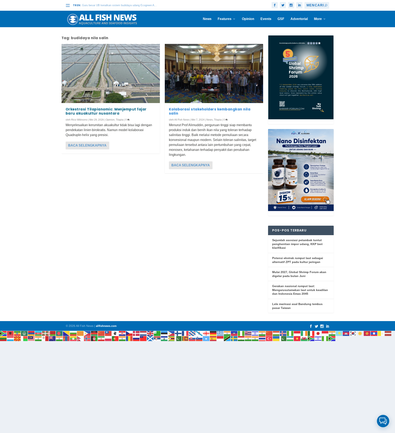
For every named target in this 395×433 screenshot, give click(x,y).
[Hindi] (262, 333)
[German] (213, 333)
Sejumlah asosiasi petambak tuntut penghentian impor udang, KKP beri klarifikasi (297, 243)
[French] (185, 333)
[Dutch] (143, 333)
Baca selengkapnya (87, 145)
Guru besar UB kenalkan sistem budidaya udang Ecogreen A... (119, 5)
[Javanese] (325, 333)
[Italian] (311, 333)
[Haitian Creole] (234, 333)
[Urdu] (283, 338)
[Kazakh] (339, 333)
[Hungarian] (276, 333)
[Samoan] (143, 338)
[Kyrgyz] (367, 333)
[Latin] (381, 333)
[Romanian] (129, 338)
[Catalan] (80, 333)
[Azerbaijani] (38, 333)
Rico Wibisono (79, 119)
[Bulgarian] (73, 333)
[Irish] (304, 333)
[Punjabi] (122, 338)
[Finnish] (178, 333)
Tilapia (119, 119)
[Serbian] (157, 338)
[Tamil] (248, 338)
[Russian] (136, 338)
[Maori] (52, 338)
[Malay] (31, 338)
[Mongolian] (66, 338)
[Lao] (374, 333)
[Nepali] (80, 338)
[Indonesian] (297, 333)
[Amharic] (17, 333)
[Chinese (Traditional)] (108, 333)
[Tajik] (241, 338)
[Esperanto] (157, 333)
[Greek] (220, 333)
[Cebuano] (87, 333)
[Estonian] (164, 333)
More (318, 19)
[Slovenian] (199, 338)
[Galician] (199, 333)
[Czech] (129, 333)
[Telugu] (255, 338)
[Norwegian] (87, 338)
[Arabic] (24, 333)
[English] (150, 333)
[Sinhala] (185, 338)
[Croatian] (122, 333)
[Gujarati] (227, 333)
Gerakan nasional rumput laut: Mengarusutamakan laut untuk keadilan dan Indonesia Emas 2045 (300, 289)
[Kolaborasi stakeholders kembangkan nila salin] (214, 73)
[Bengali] (59, 333)
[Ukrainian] (276, 338)
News (207, 19)
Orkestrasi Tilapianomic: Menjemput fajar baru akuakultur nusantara (106, 111)
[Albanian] (10, 333)
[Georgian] (206, 333)
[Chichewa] (94, 333)
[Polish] (108, 338)
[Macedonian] (17, 338)
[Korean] (353, 333)
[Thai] (262, 338)
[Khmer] (346, 333)
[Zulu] (332, 338)
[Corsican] (115, 333)
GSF (281, 19)
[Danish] (136, 333)
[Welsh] (304, 338)
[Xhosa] (311, 338)
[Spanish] (213, 338)
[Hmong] (269, 333)
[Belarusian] (52, 333)
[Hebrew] (255, 333)
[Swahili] (227, 338)
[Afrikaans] (3, 333)
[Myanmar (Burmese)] (73, 338)
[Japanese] (318, 333)
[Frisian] (192, 333)
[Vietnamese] (297, 338)
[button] (383, 421)
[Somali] (206, 338)
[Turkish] (269, 338)
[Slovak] (192, 338)
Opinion (248, 19)
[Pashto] (94, 338)
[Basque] (45, 333)
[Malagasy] (24, 338)
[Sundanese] (220, 338)
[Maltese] (45, 338)
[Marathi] (59, 338)
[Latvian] (388, 333)
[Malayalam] (38, 338)
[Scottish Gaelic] (150, 338)
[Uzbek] (290, 338)
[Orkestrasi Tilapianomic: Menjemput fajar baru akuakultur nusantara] (111, 73)
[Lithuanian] (3, 338)
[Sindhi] (178, 338)
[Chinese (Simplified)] (101, 333)
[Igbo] (290, 333)
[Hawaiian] (248, 333)
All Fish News (181, 119)
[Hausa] (241, 333)
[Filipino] (171, 333)
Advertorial (299, 19)
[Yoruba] (325, 338)
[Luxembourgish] (10, 338)
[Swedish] (234, 338)
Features (224, 19)
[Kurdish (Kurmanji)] (360, 333)
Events (265, 19)
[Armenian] (31, 333)
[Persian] (101, 338)
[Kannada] (332, 333)
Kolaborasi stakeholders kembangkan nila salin (210, 111)
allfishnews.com (106, 325)
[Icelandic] (283, 333)
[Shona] (171, 338)
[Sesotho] (164, 338)
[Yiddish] (318, 338)
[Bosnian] (66, 333)
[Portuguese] (115, 338)
